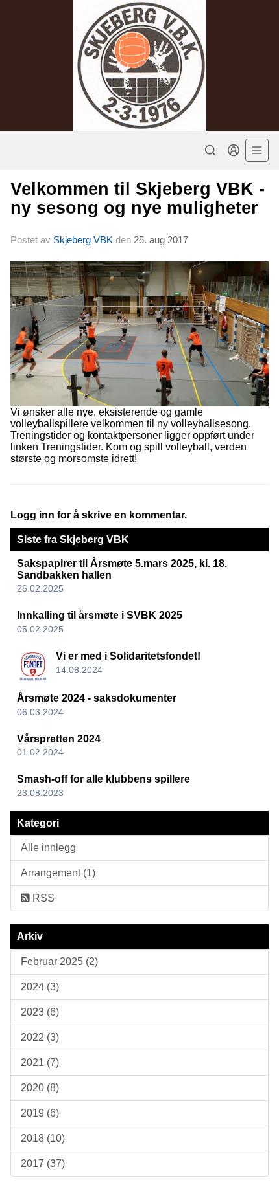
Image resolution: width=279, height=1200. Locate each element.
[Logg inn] (233, 150)
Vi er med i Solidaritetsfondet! (128, 655)
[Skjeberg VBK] (139, 65)
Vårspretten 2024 (59, 738)
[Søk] (210, 150)
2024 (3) (40, 986)
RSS (42, 898)
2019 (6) (40, 1112)
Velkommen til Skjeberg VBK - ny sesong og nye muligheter (137, 198)
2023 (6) (40, 1011)
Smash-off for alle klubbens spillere (103, 778)
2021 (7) (40, 1062)
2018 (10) (43, 1138)
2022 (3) (40, 1037)
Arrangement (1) (58, 872)
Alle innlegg (48, 847)
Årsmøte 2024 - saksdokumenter (96, 698)
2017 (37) (43, 1163)
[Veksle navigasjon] (257, 150)
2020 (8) (40, 1087)
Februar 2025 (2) (59, 961)
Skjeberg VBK (83, 239)
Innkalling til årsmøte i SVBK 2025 (99, 615)
